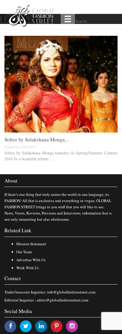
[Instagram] (72, 326)
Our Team (24, 251)
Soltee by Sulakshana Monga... (36, 139)
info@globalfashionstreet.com (71, 292)
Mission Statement (31, 243)
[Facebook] (10, 326)
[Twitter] (26, 326)
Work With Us (27, 267)
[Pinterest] (56, 326)
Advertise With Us (31, 259)
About (10, 180)
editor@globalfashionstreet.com (62, 300)
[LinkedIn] (41, 326)
